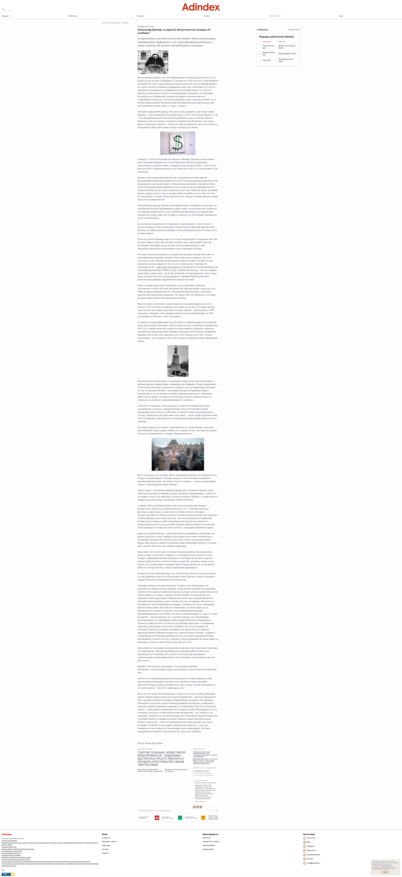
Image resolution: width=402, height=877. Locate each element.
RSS (308, 842)
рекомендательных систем (380, 868)
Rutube (310, 859)
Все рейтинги (294, 30)
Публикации (115, 23)
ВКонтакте (311, 850)
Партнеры (106, 845)
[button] (216, 810)
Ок (385, 872)
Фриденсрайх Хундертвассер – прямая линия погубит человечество (150, 770)
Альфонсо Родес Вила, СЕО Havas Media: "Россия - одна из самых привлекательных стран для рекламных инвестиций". (205, 762)
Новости (105, 853)
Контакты (311, 838)
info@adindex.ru (313, 863)
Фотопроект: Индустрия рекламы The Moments (176, 770)
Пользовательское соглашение (11, 855)
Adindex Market (209, 845)
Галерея (125, 23)
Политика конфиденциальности (11, 853)
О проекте (106, 838)
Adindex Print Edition (211, 842)
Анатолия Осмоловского (169, 267)
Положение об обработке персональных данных (16, 857)
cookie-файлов (386, 865)
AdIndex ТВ (274, 16)
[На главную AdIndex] (201, 7)
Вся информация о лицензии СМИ (12, 851)
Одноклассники (313, 855)
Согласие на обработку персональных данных (16, 859)
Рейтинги (207, 838)
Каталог (105, 849)
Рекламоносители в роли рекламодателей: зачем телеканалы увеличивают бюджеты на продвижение (205, 754)
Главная (105, 23)
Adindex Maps (208, 849)
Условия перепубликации (9, 840)
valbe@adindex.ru (201, 801)
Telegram (310, 846)
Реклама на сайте (109, 842)
